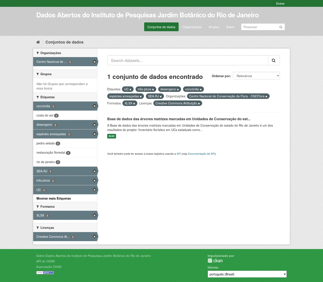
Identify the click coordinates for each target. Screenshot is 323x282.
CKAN (215, 260)
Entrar (280, 3)
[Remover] (130, 89)
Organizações (192, 27)
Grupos (214, 27)
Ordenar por (221, 76)
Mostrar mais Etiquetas (53, 198)
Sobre (230, 27)
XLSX (111, 136)
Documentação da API (201, 153)
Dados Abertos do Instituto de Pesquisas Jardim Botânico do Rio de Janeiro (147, 14)
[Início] (38, 42)
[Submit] (281, 26)
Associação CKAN (48, 266)
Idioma (213, 267)
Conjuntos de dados (161, 27)
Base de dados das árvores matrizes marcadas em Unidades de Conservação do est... (178, 118)
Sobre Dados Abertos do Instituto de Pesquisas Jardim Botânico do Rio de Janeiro (93, 255)
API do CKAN (45, 261)
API (179, 153)
